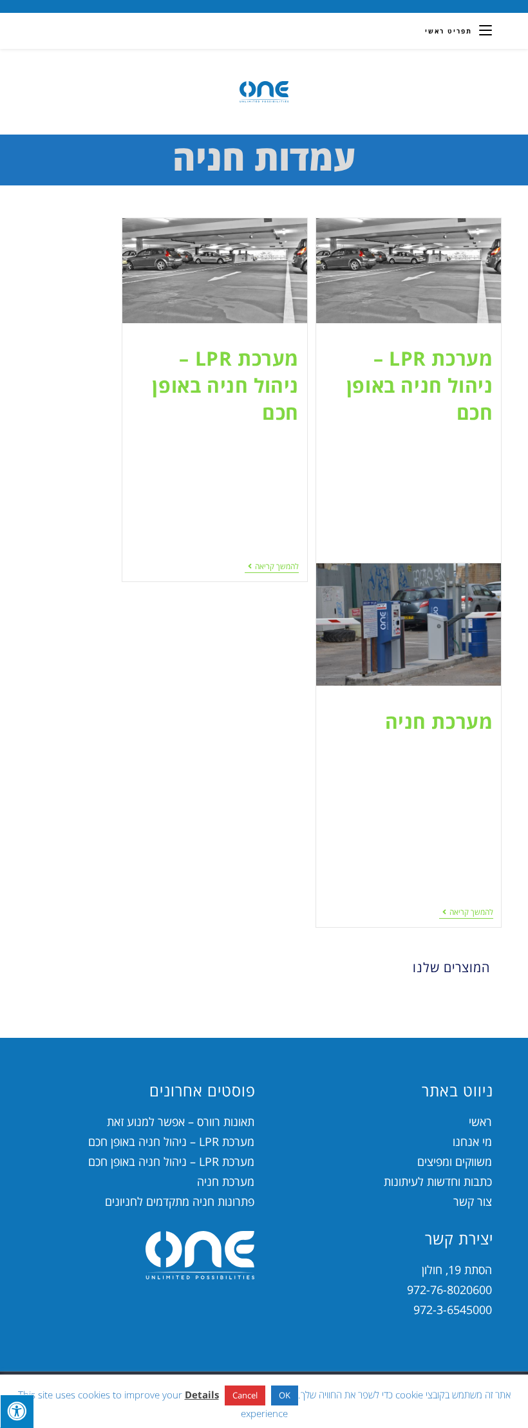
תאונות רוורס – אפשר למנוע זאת (180, 1121)
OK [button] (284, 1395)
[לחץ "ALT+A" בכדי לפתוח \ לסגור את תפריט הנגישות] (16, 1411)
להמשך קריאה (272, 567)
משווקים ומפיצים (454, 1161)
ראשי (480, 1121)
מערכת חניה (439, 721)
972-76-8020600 (449, 1289)
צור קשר (472, 1201)
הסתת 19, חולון (457, 1269)
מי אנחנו (472, 1141)
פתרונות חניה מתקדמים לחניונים (179, 1201)
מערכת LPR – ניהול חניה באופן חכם (419, 385)
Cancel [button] (245, 1395)
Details (202, 1394)
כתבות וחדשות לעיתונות (438, 1181)
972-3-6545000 (452, 1309)
